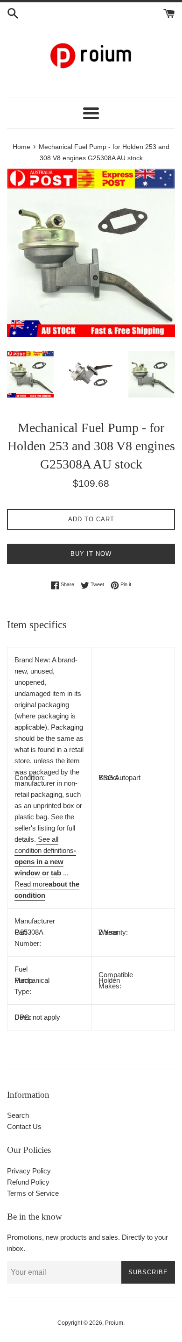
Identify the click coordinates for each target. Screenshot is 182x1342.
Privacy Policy (29, 1171)
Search (18, 1115)
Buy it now (91, 553)
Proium (114, 1323)
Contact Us (24, 1126)
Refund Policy (28, 1182)
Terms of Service (33, 1193)
